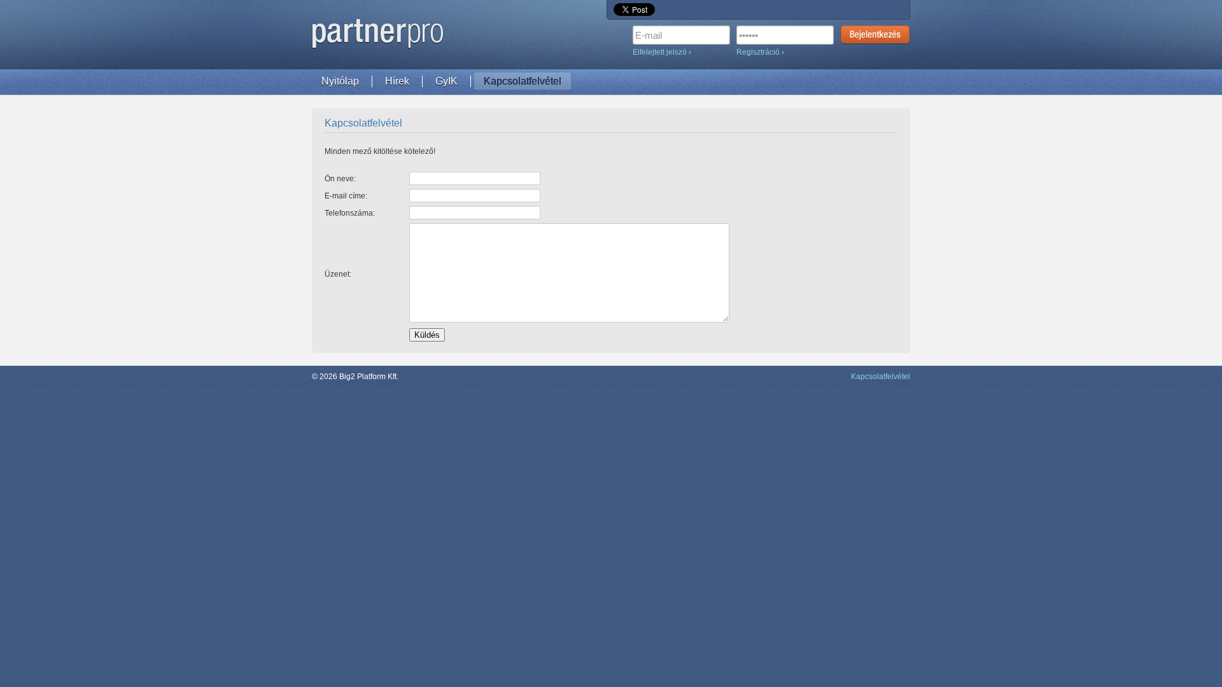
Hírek (397, 81)
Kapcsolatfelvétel (522, 81)
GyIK (446, 81)
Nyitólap (340, 81)
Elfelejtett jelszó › (662, 52)
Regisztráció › (760, 52)
